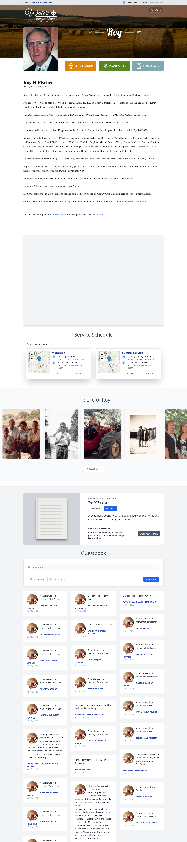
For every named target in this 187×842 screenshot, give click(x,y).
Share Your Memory (149, 533)
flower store (97, 214)
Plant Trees (80, 373)
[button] (39, 359)
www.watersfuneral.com (134, 201)
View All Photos (93, 468)
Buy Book (110, 508)
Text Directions (61, 373)
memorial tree (56, 214)
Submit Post (151, 579)
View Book (95, 508)
